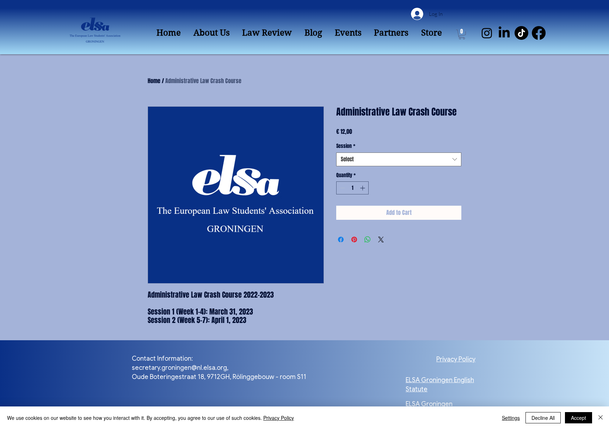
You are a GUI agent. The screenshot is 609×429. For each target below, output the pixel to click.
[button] (462, 34)
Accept (578, 417)
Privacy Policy (278, 417)
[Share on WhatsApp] (367, 239)
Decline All (543, 417)
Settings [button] (511, 417)
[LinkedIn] (504, 33)
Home (154, 81)
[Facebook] (539, 33)
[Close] (600, 417)
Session (345, 146)
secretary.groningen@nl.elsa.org (179, 368)
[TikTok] (521, 33)
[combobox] (398, 159)
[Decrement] (341, 188)
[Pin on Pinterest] (354, 239)
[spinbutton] (352, 188)
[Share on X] (381, 239)
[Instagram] (487, 33)
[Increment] (363, 188)
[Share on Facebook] (341, 239)
